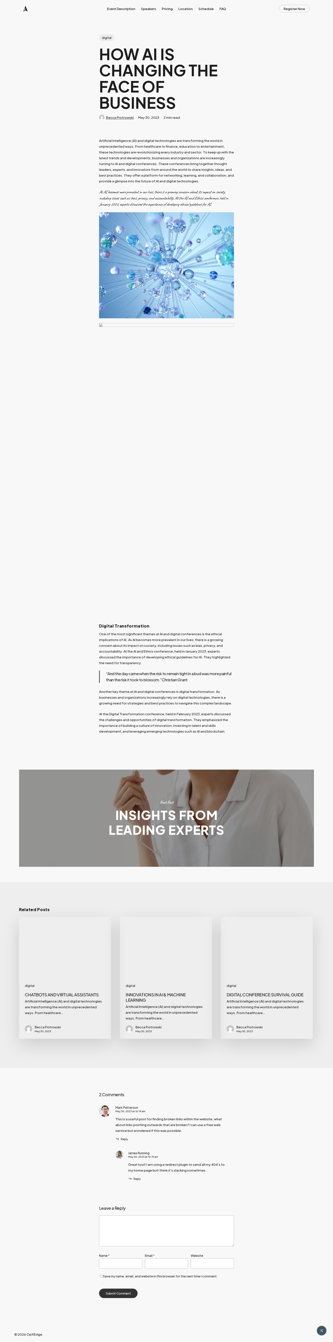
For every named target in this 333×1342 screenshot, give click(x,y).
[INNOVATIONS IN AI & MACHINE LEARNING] (166, 978)
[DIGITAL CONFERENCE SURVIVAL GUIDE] (267, 978)
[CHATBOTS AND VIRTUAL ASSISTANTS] (65, 978)
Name (104, 1256)
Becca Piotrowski (120, 117)
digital (107, 38)
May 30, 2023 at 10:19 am (130, 1111)
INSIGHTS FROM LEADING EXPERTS (166, 818)
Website (197, 1256)
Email (150, 1256)
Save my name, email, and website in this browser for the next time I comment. (160, 1276)
